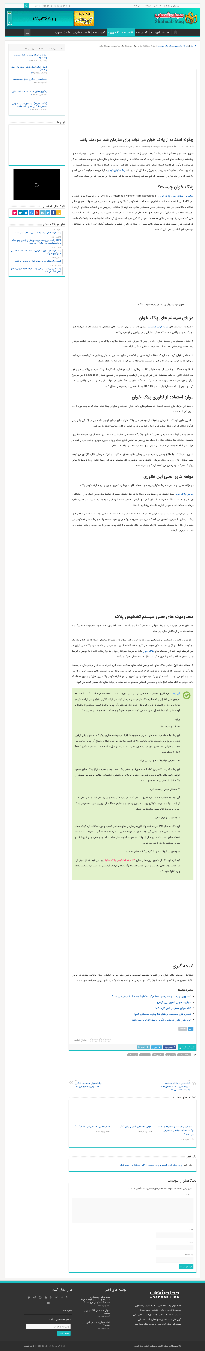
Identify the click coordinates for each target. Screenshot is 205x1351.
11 (32, 82)
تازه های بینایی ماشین (127, 146)
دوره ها (141, 32)
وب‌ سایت (189, 1254)
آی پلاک (176, 694)
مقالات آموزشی (160, 32)
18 (30, 61)
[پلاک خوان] (132, 58)
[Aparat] (44, 6)
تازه (61, 48)
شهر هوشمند (145, 1055)
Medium (183, 1029)
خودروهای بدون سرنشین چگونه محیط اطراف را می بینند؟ (161, 1020)
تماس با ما (138, 5)
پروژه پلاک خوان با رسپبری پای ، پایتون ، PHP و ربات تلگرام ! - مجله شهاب (150, 1165)
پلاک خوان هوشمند (158, 327)
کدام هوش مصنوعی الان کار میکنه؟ (173, 1008)
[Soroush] (48, 6)
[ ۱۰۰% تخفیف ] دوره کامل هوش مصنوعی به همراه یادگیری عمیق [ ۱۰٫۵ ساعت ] (29, 105)
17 (32, 73)
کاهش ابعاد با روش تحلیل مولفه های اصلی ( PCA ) (29, 68)
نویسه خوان (133, 1055)
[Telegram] (51, 6)
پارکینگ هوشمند (184, 1055)
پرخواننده (52, 48)
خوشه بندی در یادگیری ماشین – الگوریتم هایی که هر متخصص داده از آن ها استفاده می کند (175, 1085)
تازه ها (127, 32)
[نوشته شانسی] (27, 32)
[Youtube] (58, 6)
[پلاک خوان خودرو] (132, 1069)
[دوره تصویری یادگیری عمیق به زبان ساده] (55, 83)
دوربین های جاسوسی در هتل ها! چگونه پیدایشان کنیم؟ (162, 1014)
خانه (175, 32)
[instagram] (55, 6)
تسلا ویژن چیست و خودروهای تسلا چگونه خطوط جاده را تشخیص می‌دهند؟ (151, 996)
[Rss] (69, 6)
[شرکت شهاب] (176, 18)
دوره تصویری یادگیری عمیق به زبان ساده (30, 79)
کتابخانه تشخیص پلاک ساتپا (120, 860)
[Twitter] (64, 6)
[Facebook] (67, 6)
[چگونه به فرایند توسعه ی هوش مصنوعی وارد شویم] (55, 59)
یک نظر (104, 146)
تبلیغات (148, 5)
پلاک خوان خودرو (116, 170)
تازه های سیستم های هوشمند (169, 46)
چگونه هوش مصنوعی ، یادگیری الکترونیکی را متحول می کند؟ (88, 1083)
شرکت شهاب (61, 32)
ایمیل (190, 1242)
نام (191, 1229)
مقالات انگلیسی (80, 32)
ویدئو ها (99, 32)
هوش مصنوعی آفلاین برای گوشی (174, 1002)
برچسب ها (30, 48)
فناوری (113, 32)
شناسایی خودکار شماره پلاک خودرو (175, 196)
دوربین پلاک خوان (184, 494)
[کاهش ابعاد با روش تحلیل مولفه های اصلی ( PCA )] (55, 71)
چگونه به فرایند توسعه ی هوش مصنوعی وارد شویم (30, 56)
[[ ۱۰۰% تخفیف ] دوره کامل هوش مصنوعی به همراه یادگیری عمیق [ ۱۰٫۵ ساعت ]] (55, 107)
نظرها (41, 48)
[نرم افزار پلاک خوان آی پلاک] (50, 18)
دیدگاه (189, 1194)
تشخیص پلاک (158, 1055)
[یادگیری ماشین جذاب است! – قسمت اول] (55, 95)
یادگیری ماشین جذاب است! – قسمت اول (29, 91)
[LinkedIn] (61, 6)
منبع (190, 1029)
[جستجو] (26, 5)
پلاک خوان (157, 5)
